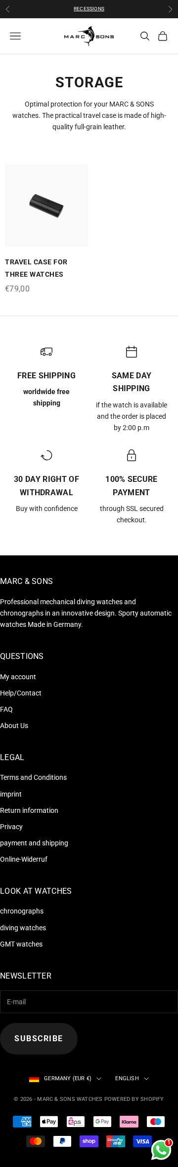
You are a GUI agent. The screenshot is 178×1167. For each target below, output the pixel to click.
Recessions (89, 8)
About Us (14, 725)
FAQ (6, 709)
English (127, 1078)
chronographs (22, 911)
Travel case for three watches (36, 268)
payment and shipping (34, 843)
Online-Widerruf (23, 859)
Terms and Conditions (33, 777)
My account (18, 677)
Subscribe (38, 1038)
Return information (29, 810)
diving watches (23, 928)
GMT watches (21, 944)
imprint (11, 794)
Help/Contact (21, 693)
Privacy (11, 827)
